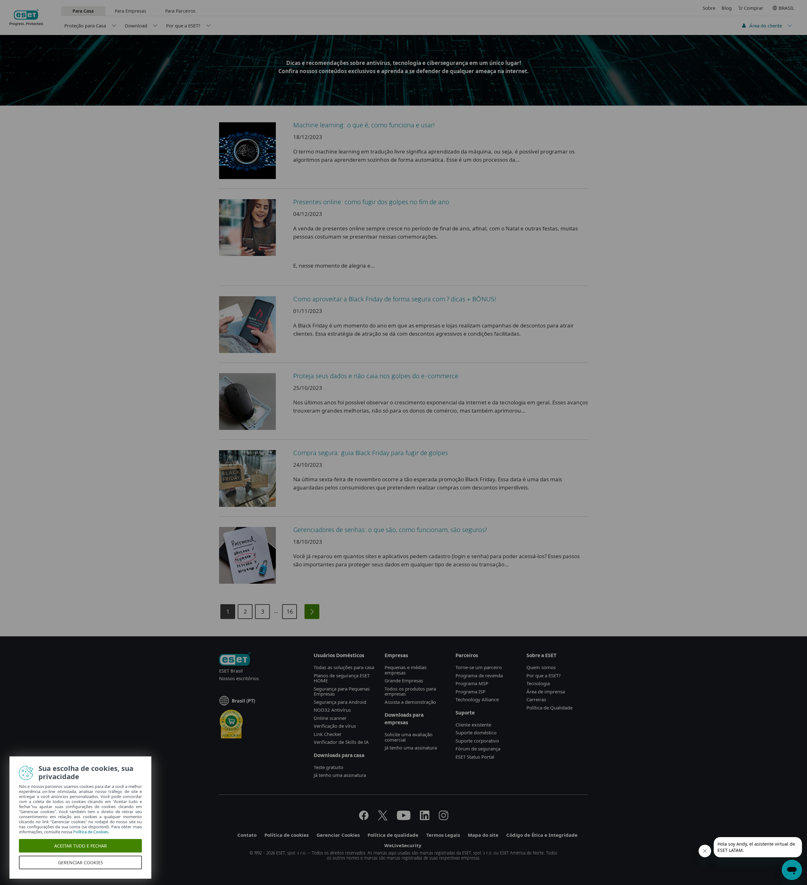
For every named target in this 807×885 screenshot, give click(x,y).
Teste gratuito (328, 767)
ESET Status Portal (475, 757)
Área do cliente (765, 25)
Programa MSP (472, 683)
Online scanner (330, 718)
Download (136, 25)
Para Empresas (130, 11)
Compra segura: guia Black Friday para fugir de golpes (370, 453)
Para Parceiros (180, 11)
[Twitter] (382, 818)
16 (290, 611)
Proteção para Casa (85, 25)
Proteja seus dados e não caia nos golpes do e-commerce (375, 376)
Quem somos (541, 667)
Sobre (709, 8)
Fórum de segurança (478, 748)
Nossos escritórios (239, 678)
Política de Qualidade (549, 707)
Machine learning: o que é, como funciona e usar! (364, 125)
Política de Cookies (90, 832)
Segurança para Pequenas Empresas (342, 691)
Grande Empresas (404, 680)
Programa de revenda (479, 675)
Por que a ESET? (183, 25)
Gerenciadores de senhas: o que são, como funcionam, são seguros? (390, 530)
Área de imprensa (545, 691)
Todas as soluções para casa (344, 667)
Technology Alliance (477, 699)
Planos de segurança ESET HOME (342, 678)
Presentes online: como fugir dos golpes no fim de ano (371, 202)
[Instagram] (443, 818)
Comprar (753, 8)
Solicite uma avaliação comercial (409, 737)
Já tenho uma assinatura (340, 775)
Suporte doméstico (476, 732)
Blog (727, 8)
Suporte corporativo (477, 741)
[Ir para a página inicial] (235, 659)
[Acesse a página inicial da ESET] (26, 17)
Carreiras (536, 699)
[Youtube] (403, 818)
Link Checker (327, 734)
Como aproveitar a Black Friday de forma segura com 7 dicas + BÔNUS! (394, 299)
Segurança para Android (340, 702)
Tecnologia (538, 683)
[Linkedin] (424, 818)
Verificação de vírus (335, 726)
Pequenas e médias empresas (406, 670)
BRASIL (786, 8)
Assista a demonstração (410, 702)
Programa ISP (470, 691)
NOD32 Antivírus (332, 710)
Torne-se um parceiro (479, 667)
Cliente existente (473, 724)
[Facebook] (363, 818)
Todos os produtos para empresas (410, 691)
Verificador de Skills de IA (341, 742)
